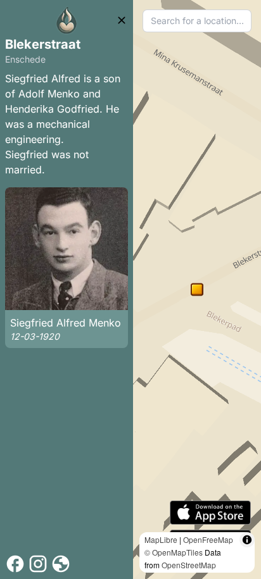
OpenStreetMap (189, 564)
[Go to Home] (66, 20)
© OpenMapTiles (173, 552)
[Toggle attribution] (247, 539)
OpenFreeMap (208, 539)
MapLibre (160, 539)
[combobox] (197, 21)
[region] (197, 289)
